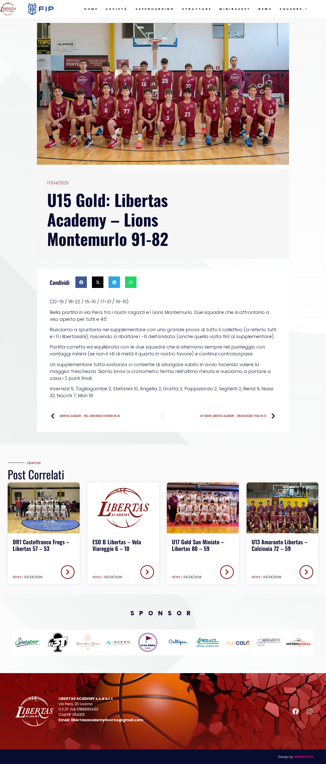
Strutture (197, 9)
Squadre (291, 9)
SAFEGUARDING (154, 9)
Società (117, 9)
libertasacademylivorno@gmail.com (107, 720)
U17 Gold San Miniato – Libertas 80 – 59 (198, 545)
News (265, 9)
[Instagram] (309, 711)
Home (91, 9)
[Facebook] (295, 711)
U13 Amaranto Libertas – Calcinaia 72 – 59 (279, 545)
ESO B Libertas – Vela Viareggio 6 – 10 (116, 545)
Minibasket (235, 9)
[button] (81, 282)
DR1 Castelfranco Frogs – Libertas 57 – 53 (41, 545)
